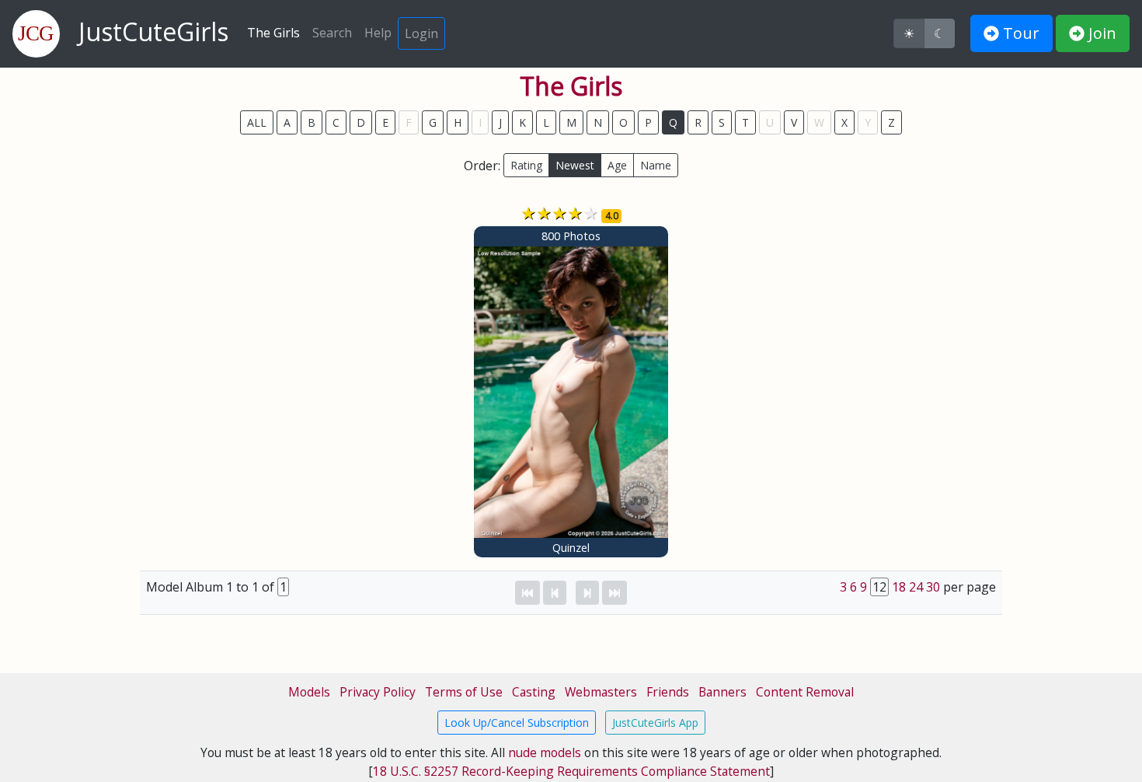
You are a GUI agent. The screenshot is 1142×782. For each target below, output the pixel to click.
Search (332, 32)
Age (617, 165)
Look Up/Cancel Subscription (516, 722)
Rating (526, 165)
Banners (722, 691)
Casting (533, 691)
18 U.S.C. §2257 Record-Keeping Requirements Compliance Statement (571, 771)
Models (309, 691)
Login (421, 33)
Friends (667, 691)
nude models (544, 752)
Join (1100, 33)
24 (916, 586)
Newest (574, 165)
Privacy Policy (377, 691)
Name (655, 165)
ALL (256, 122)
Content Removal (805, 691)
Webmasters (601, 691)
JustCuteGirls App (655, 722)
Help (378, 32)
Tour (1019, 33)
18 (899, 586)
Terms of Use (464, 691)
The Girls (273, 32)
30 (933, 586)
